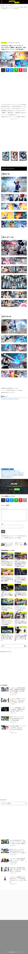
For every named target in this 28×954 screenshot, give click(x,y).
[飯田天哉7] (14, 369)
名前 (2, 524)
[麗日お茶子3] (20, 265)
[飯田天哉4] (20, 343)
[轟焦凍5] (7, 210)
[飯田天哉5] (7, 351)
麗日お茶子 (10, 476)
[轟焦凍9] (7, 228)
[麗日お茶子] (14, 161)
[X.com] (11, 489)
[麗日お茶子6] (14, 289)
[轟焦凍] (6, 161)
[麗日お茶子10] (20, 307)
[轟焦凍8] (20, 219)
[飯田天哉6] (20, 351)
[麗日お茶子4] (7, 273)
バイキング (17, 471)
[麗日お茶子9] (7, 307)
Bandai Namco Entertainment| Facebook (10, 398)
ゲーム (6, 5)
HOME (3, 5)
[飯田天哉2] (14, 334)
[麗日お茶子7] (7, 298)
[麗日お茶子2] (7, 265)
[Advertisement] (14, 25)
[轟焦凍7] (7, 219)
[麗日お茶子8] (20, 298)
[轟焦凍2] (14, 192)
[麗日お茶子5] (20, 273)
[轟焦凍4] (20, 201)
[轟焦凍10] (20, 228)
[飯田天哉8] (7, 378)
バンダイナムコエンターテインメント (10, 473)
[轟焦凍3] (7, 201)
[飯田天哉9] (20, 378)
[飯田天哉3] (7, 343)
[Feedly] (17, 489)
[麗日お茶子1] (14, 256)
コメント (4, 508)
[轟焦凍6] (20, 210)
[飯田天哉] (23, 161)
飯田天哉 (4, 476)
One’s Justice (11, 5)
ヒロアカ (21, 473)
